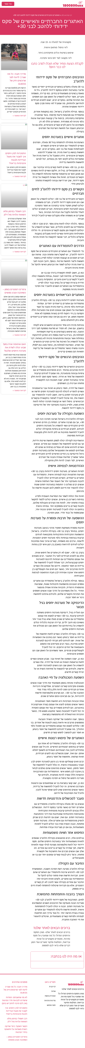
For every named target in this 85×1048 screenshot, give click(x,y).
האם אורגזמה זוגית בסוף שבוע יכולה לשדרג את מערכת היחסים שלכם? (14, 347)
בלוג (63, 15)
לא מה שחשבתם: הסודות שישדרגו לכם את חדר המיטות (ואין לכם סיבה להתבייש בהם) (14, 1000)
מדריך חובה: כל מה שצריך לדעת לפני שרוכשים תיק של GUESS (15, 990)
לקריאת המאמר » (19, 116)
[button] (42, 4)
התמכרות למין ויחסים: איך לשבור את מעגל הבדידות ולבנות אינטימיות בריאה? (16, 1011)
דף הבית (69, 15)
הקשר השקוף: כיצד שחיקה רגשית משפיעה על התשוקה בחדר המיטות (15, 1029)
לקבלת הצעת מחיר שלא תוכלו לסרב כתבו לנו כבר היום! (57, 65)
